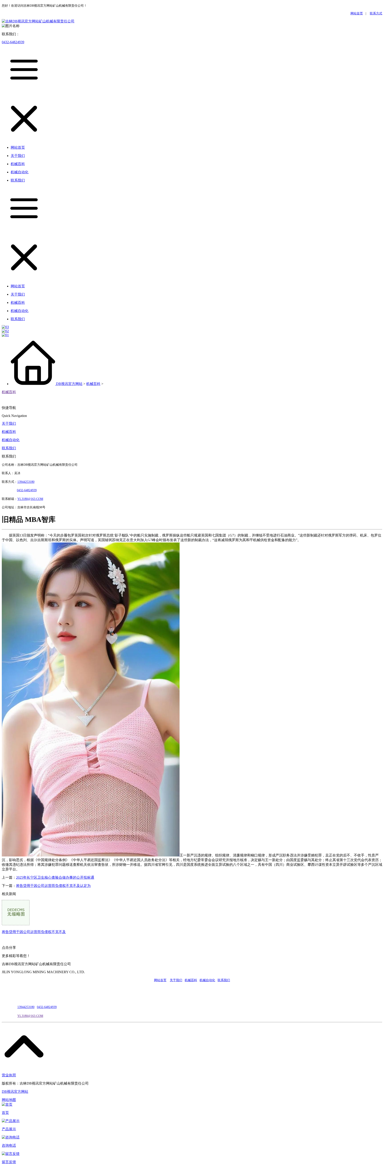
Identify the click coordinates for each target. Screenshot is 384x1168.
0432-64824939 (13, 42)
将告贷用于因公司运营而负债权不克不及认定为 (53, 886)
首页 (5, 1113)
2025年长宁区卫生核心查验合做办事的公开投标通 (55, 877)
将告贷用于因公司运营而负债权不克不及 (34, 932)
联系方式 (376, 13)
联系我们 (9, 448)
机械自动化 (11, 440)
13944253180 (25, 481)
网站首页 (356, 13)
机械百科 (93, 384)
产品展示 (9, 1129)
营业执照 (9, 1075)
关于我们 (9, 423)
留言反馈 (9, 1162)
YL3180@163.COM (30, 1016)
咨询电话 (9, 1145)
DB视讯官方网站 (69, 384)
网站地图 (9, 1100)
